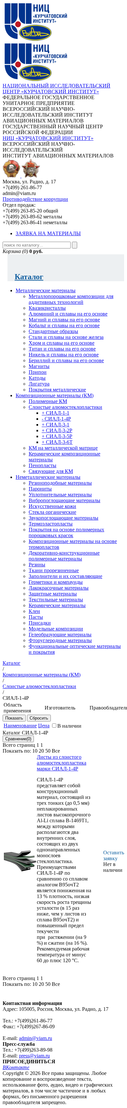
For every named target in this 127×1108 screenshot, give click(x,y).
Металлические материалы (46, 290)
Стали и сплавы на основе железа (66, 337)
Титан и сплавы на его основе (62, 349)
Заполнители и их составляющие (65, 576)
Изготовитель (60, 707)
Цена (43, 725)
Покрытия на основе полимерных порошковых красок (66, 532)
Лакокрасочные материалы (59, 588)
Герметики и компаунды (56, 582)
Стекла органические (52, 512)
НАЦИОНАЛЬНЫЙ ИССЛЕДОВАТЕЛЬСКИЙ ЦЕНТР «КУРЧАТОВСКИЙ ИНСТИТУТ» (56, 88)
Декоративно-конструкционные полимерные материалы (64, 555)
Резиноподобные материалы (60, 483)
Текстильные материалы (56, 599)
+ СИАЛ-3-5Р (57, 436)
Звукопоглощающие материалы (63, 518)
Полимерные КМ (48, 401)
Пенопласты (42, 465)
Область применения (17, 707)
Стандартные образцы (53, 331)
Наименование (20, 725)
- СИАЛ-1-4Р (56, 418)
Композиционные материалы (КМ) (54, 395)
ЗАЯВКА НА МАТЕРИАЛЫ (48, 233)
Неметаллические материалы (48, 477)
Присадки (40, 623)
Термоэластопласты (51, 523)
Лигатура (39, 384)
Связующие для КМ (51, 471)
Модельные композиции (56, 628)
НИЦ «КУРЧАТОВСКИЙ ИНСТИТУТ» (48, 138)
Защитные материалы (53, 593)
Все (56, 751)
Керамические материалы (57, 605)
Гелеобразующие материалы (60, 634)
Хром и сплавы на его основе (61, 343)
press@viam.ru (34, 1055)
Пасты (36, 617)
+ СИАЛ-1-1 (55, 413)
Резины (37, 564)
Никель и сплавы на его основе (64, 354)
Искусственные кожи (52, 506)
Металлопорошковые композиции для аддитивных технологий (71, 299)
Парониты (40, 488)
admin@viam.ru (35, 1038)
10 (34, 751)
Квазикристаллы (47, 308)
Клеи (34, 611)
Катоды (37, 378)
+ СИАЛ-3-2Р (57, 430)
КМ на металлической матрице (63, 448)
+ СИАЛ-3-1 (55, 424)
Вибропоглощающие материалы (64, 500)
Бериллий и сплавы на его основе (66, 360)
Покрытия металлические (57, 389)
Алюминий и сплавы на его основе (68, 314)
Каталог (29, 276)
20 (41, 751)
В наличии (69, 726)
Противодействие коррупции (35, 199)
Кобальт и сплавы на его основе (64, 325)
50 (47, 751)
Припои (38, 372)
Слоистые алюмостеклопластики (65, 407)
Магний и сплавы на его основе (64, 319)
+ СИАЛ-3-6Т (57, 442)
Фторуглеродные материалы (60, 640)
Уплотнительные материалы (60, 494)
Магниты (39, 366)
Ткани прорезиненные (54, 570)
